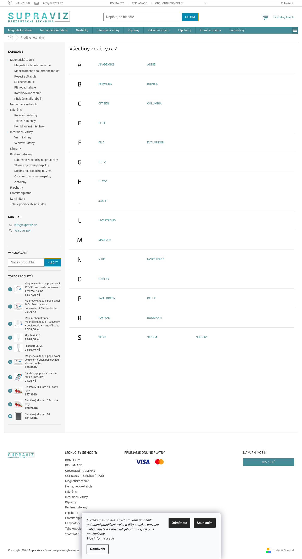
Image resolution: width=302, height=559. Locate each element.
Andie (151, 64)
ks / (268, 462)
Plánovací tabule (25, 87)
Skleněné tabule (24, 82)
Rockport (154, 317)
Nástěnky (16, 109)
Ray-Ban (104, 317)
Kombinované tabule (27, 93)
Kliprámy (16, 148)
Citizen (103, 103)
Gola (102, 162)
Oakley (103, 278)
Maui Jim (104, 239)
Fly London (155, 142)
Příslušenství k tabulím (28, 98)
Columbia (154, 103)
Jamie (102, 201)
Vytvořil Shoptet (284, 550)
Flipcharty (16, 187)
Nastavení (97, 549)
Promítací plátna (21, 193)
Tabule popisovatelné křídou (28, 204)
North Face (155, 259)
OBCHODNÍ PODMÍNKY (169, 3)
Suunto (201, 337)
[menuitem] (20, 30)
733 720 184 (22, 230)
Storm (152, 337)
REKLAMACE (139, 3)
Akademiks (106, 64)
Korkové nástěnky (25, 115)
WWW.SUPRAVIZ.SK (78, 533)
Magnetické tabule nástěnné (32, 65)
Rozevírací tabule (25, 76)
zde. (112, 538)
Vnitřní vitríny (22, 137)
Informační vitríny (21, 132)
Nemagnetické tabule (23, 104)
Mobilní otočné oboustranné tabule (36, 71)
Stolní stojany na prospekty (31, 165)
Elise (102, 123)
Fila (101, 142)
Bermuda (105, 84)
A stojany (20, 182)
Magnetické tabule (22, 59)
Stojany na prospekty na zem (32, 170)
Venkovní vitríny (24, 143)
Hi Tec (102, 181)
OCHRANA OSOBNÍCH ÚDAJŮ (84, 476)
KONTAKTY (117, 3)
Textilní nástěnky (25, 120)
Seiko (102, 337)
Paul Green (106, 298)
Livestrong (107, 220)
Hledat (190, 17)
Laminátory (17, 198)
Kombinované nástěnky (29, 126)
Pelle (151, 298)
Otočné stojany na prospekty (32, 176)
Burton (152, 84)
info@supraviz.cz (25, 225)
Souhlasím (205, 523)
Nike (101, 259)
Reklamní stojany (21, 154)
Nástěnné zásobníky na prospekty (36, 159)
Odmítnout (179, 523)
